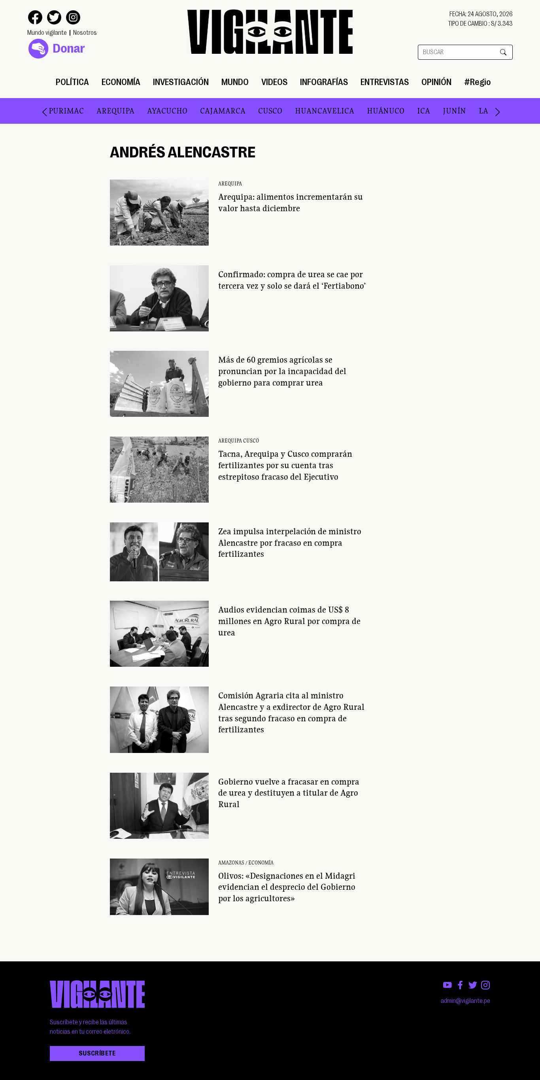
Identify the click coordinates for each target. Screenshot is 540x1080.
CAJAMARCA (207, 111)
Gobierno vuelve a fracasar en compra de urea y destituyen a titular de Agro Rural (288, 793)
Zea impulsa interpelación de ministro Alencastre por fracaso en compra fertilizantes (289, 543)
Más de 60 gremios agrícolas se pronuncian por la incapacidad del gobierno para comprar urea (282, 371)
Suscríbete (97, 1053)
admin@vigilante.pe (465, 1000)
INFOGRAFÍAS (324, 82)
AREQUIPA (100, 111)
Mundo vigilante (47, 32)
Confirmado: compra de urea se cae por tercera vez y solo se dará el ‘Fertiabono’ (292, 280)
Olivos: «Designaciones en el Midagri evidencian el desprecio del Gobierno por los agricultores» (286, 887)
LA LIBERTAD (487, 111)
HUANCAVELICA (309, 111)
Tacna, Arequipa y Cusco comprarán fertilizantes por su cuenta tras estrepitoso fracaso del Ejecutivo (285, 465)
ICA (408, 111)
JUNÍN (439, 111)
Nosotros (85, 32)
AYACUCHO (152, 111)
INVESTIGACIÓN (181, 82)
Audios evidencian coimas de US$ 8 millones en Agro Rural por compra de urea (289, 621)
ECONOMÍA (121, 82)
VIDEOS (274, 82)
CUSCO (255, 111)
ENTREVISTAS (385, 82)
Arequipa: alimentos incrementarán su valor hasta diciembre (290, 202)
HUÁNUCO (370, 111)
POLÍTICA (72, 82)
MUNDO (235, 82)
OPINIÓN (436, 82)
